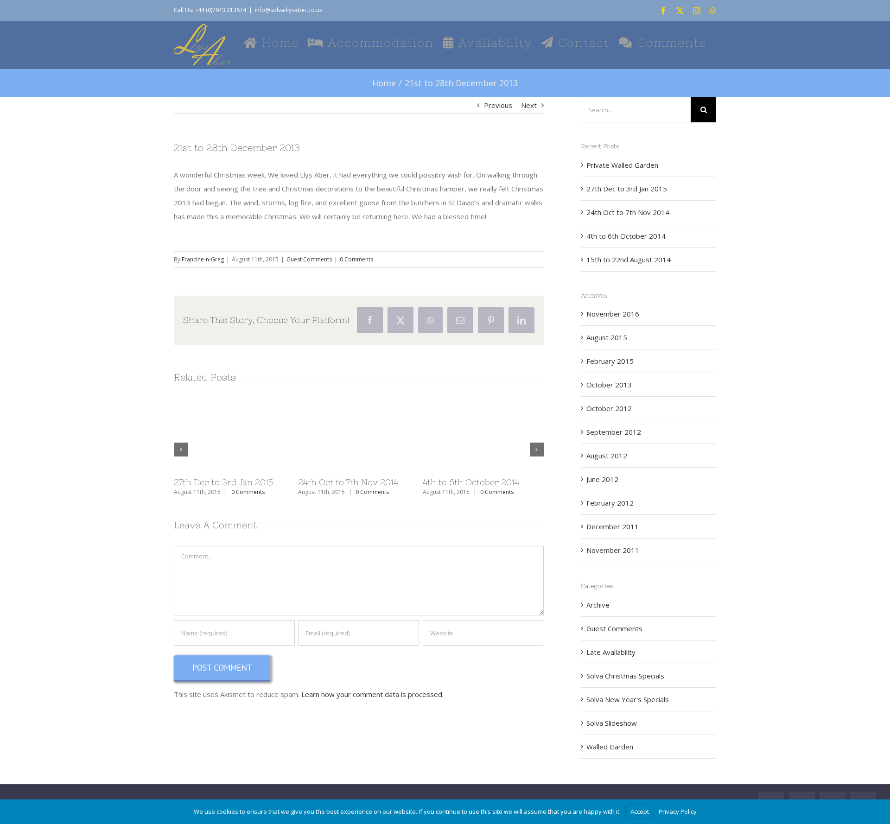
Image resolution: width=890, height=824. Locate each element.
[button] (181, 449)
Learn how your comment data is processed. (372, 694)
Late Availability (611, 652)
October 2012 (609, 408)
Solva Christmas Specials (625, 675)
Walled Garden (609, 746)
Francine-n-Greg (203, 259)
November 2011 (612, 550)
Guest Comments (309, 259)
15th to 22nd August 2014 (628, 259)
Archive (598, 604)
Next (529, 105)
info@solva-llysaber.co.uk (288, 10)
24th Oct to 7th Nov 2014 (348, 482)
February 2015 (610, 361)
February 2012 (610, 502)
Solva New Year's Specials (627, 699)
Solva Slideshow (611, 723)
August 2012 (606, 455)
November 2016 (612, 313)
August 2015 (606, 337)
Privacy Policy (678, 811)
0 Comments (356, 259)
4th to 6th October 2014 (471, 482)
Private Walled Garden (622, 165)
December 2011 (612, 526)
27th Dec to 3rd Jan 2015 (223, 482)
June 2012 (602, 479)
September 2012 (613, 432)
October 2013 (609, 384)
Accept (639, 811)
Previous (498, 105)
